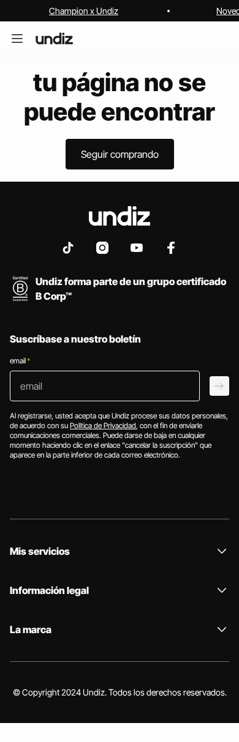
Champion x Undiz (83, 11)
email (20, 360)
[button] (120, 154)
